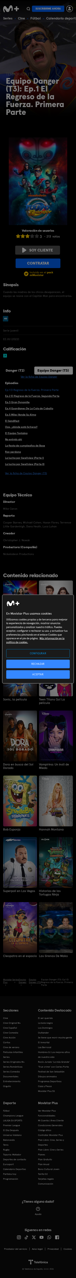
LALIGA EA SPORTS (12, 1120)
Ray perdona (13, 451)
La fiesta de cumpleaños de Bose (25, 445)
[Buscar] (28, 9)
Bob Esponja (11, 829)
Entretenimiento (11, 1081)
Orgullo (7, 1086)
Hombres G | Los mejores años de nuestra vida (54, 1054)
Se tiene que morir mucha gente (55, 1037)
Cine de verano (11, 1047)
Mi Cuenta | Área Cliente (51, 1120)
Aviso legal (37, 1249)
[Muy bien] (37, 236)
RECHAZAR (38, 663)
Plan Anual (43, 1164)
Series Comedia (11, 1071)
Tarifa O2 (43, 1174)
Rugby (6, 1149)
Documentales (10, 1076)
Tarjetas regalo (46, 1179)
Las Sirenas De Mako (53, 956)
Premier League (11, 1125)
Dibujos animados (47, 1076)
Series (7, 18)
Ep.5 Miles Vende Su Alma (20, 414)
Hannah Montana (51, 829)
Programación (10, 1179)
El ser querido (45, 1018)
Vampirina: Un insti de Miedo (54, 766)
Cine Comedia (10, 1032)
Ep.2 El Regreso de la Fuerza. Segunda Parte (32, 396)
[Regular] (27, 236)
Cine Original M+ (12, 1023)
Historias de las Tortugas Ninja (50, 892)
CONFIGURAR (38, 653)
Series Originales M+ (14, 1062)
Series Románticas (12, 1066)
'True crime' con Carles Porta (53, 1066)
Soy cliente (41, 250)
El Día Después (11, 1130)
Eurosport (8, 1164)
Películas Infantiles (13, 1052)
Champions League (13, 1115)
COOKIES (68, 1249)
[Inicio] (11, 8)
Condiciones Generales (50, 1125)
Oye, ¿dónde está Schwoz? (21, 426)
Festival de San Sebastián (51, 1071)
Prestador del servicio (15, 1249)
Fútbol (35, 18)
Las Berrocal (44, 1047)
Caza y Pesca (45, 1086)
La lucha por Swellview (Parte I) (24, 457)
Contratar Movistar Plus (50, 1135)
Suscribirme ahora (48, 8)
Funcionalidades (46, 1115)
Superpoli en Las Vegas (19, 891)
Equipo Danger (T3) (53, 370)
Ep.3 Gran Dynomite (17, 402)
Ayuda (38, 1214)
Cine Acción (9, 1037)
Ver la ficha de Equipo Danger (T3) (26, 473)
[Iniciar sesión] (69, 9)
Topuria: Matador (12, 1154)
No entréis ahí (13, 439)
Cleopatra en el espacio (20, 956)
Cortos (6, 1042)
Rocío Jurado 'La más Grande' (54, 1062)
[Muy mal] (18, 236)
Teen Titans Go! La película (52, 701)
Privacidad (53, 1249)
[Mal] (23, 236)
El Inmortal (43, 1042)
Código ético (44, 1130)
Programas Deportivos (49, 1081)
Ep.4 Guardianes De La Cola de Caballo (29, 408)
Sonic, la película (15, 699)
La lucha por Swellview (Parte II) (24, 464)
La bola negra (45, 1023)
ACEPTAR (38, 674)
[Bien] (32, 236)
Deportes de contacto (14, 1159)
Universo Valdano (12, 1135)
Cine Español (10, 1027)
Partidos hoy (9, 1174)
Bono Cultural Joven (48, 1169)
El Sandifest (12, 420)
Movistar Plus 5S (46, 1091)
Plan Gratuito (45, 1159)
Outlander (43, 1032)
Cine (21, 18)
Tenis (5, 1144)
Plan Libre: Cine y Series (50, 1149)
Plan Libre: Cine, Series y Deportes (51, 1142)
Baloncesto (9, 1140)
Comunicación (45, 1183)
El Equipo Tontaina (16, 433)
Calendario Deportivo (14, 1169)
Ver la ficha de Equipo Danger (39, 376)
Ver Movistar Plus (47, 1110)
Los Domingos (45, 1027)
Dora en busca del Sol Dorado (18, 766)
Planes (41, 1154)
